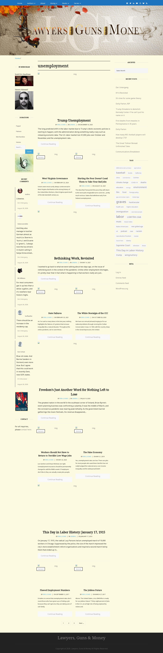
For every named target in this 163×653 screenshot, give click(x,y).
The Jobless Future (92, 590)
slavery (128, 241)
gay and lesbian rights (122, 197)
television (136, 245)
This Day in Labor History (129, 250)
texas (144, 246)
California (138, 173)
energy (128, 187)
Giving (52, 3)
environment (140, 187)
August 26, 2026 (23, 208)
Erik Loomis (61, 125)
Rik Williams (21, 278)
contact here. (26, 429)
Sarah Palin (119, 240)
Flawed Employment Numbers (55, 590)
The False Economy (92, 452)
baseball (120, 172)
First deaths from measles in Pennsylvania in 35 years (127, 122)
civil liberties (126, 177)
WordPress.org (122, 288)
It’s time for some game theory (128, 98)
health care (120, 207)
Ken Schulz (21, 352)
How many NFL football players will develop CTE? (130, 136)
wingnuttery (131, 255)
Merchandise (20, 137)
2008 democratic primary (123, 168)
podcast (124, 231)
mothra (27, 194)
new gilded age (137, 226)
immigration (122, 211)
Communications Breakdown (128, 151)
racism (139, 231)
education (119, 187)
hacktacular (134, 202)
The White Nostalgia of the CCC (92, 313)
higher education (132, 207)
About (42, 3)
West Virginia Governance (55, 178)
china (118, 178)
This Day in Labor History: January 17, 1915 (74, 532)
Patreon (18, 131)
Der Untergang (22, 203)
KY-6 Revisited (22, 379)
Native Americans (122, 227)
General (73, 125)
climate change (122, 182)
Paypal (18, 126)
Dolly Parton (121, 129)
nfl (117, 231)
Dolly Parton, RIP (123, 103)
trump (119, 255)
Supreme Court (123, 245)
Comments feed (122, 283)
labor (120, 216)
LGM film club (134, 216)
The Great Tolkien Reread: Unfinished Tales (127, 145)
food (124, 192)
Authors (30, 3)
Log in (118, 272)
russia (136, 236)
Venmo (18, 142)
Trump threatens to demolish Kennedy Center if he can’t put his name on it (130, 112)
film (117, 192)
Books (64, 3)
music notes (128, 222)
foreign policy (133, 192)
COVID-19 (134, 182)
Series (76, 3)
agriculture (137, 168)
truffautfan (28, 316)
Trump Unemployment (74, 120)
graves (121, 202)
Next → (81, 623)
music (118, 221)
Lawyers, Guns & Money (81, 637)
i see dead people (136, 212)
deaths (143, 182)
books (130, 173)
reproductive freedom (123, 236)
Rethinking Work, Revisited (74, 258)
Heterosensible (23, 224)
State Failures (55, 313)
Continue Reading (48, 144)
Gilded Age (135, 197)
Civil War (136, 178)
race (131, 231)
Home (19, 3)
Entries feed (121, 278)
